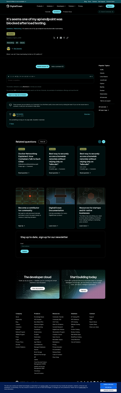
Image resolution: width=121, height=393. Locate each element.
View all (42, 141)
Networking (17, 28)
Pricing (54, 344)
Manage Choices (108, 390)
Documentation (57, 349)
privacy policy (44, 385)
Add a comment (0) (57, 66)
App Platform (37, 342)
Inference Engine (38, 324)
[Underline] (12, 76)
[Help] (92, 76)
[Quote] (29, 76)
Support (91, 317)
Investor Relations (20, 347)
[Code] (34, 76)
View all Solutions (76, 342)
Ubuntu (102, 73)
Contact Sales (110, 1)
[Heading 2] (22, 76)
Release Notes (57, 352)
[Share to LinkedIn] (61, 38)
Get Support (101, 1)
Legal (17, 339)
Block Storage (38, 352)
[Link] (15, 76)
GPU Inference (75, 319)
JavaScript (103, 80)
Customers (18, 327)
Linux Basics (104, 76)
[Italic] (10, 76)
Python (102, 83)
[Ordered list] (27, 76)
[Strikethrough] (13, 76)
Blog (85, 1)
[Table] (32, 76)
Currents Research (58, 327)
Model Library (38, 332)
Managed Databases (39, 347)
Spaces (36, 349)
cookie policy (82, 387)
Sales (90, 319)
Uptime (36, 359)
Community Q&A (57, 319)
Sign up (109, 6)
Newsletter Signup (58, 339)
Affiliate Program (20, 334)
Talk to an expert (105, 101)
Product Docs (67, 12)
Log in (100, 6)
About (17, 317)
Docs (89, 1)
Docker (102, 90)
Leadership (19, 319)
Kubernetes (103, 94)
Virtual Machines (75, 339)
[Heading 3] (24, 76)
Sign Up (20, 226)
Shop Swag (56, 357)
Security (18, 344)
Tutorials (47, 12)
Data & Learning (38, 327)
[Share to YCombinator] (64, 38)
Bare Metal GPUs (38, 322)
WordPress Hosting (76, 337)
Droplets (36, 334)
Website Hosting (75, 324)
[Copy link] (67, 38)
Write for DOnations (58, 324)
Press (17, 337)
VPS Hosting (74, 322)
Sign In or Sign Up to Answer (17, 95)
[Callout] (31, 76)
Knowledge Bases (39, 317)
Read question (23, 173)
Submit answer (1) (42, 66)
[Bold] (8, 76)
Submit (24, 251)
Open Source (56, 337)
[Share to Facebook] (58, 38)
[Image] (17, 76)
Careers (94, 1)
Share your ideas (94, 327)
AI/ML (102, 69)
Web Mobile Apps (76, 334)
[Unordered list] (26, 76)
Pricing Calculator (57, 347)
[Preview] (90, 76)
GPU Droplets (37, 319)
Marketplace (56, 342)
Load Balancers (38, 344)
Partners (18, 329)
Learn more (52, 226)
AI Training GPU (75, 317)
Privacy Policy (19, 342)
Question (11, 34)
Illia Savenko (18, 48)
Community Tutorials (58, 317)
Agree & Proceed (108, 384)
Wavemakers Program (59, 332)
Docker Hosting (75, 329)
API (35, 357)
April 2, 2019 (19, 116)
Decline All (108, 387)
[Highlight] (19, 76)
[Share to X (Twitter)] (54, 38)
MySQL (102, 87)
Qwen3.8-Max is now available (15, 1)
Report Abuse (93, 322)
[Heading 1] (20, 76)
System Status (93, 324)
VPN (72, 327)
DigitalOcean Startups (58, 329)
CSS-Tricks (56, 322)
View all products (37, 288)
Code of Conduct (57, 354)
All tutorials (103, 97)
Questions (57, 12)
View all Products (39, 373)
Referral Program (20, 332)
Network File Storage (40, 354)
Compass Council (57, 334)
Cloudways (37, 371)
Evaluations (37, 329)
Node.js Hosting (75, 332)
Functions (36, 339)
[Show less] (90, 114)
